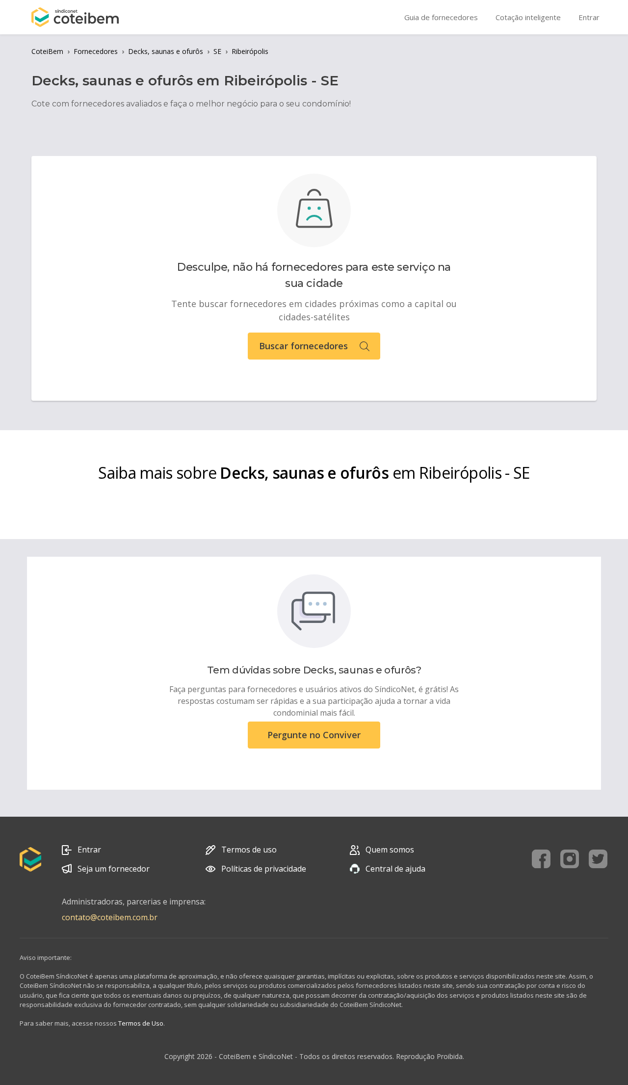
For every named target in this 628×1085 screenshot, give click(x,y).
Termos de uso (249, 849)
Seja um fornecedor (114, 868)
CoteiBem (47, 51)
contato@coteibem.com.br (109, 917)
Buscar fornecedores (303, 346)
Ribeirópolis (250, 51)
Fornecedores (96, 51)
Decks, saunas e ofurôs (165, 51)
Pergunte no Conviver (314, 735)
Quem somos (390, 849)
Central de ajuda (395, 868)
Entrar (89, 849)
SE (217, 51)
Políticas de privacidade (263, 868)
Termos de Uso (140, 1023)
